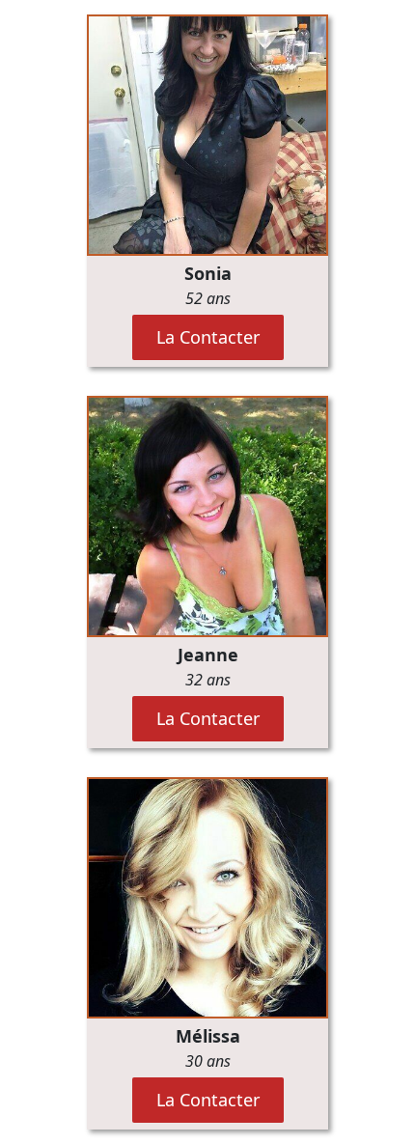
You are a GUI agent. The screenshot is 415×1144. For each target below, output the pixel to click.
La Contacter (208, 337)
